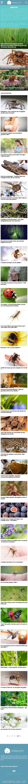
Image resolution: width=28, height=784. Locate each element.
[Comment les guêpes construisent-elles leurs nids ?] (14, 445)
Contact (24, 781)
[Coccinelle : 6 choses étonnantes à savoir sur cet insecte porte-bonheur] (14, 295)
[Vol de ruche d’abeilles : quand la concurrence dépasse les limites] (14, 466)
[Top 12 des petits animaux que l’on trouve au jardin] (14, 615)
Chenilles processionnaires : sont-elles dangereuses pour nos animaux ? (12, 220)
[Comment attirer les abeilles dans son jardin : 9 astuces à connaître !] (14, 531)
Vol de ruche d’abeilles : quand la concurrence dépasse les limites (10, 476)
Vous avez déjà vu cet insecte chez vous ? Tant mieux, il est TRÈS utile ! (13, 326)
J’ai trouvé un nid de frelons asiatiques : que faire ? (14, 708)
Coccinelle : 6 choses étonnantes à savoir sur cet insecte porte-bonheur (13, 305)
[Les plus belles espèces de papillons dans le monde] (14, 488)
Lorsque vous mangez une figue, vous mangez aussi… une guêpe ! (12, 519)
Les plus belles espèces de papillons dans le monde (14, 498)
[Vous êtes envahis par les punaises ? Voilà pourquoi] (14, 273)
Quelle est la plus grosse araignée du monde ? (14, 368)
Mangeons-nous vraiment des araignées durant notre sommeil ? (13, 112)
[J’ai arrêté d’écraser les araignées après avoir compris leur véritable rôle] (14, 59)
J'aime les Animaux (14, 774)
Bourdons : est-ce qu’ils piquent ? (11, 347)
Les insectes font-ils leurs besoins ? (11, 729)
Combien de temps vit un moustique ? (12, 562)
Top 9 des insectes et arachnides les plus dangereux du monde (13, 433)
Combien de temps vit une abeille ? (11, 263)
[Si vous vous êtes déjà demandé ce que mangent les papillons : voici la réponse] (14, 80)
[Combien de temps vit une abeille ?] (14, 253)
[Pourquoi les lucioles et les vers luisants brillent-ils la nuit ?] (14, 232)
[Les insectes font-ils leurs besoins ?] (14, 720)
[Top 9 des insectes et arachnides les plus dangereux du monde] (14, 423)
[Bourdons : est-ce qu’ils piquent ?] (14, 338)
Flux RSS (23, 782)
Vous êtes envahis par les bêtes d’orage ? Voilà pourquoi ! (13, 155)
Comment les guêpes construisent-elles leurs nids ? (13, 454)
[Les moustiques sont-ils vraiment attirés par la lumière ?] (14, 636)
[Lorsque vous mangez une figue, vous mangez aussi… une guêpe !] (14, 510)
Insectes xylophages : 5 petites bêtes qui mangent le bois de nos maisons (13, 177)
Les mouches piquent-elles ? (9, 582)
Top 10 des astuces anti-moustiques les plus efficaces (14, 603)
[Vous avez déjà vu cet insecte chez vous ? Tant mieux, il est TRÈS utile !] (14, 317)
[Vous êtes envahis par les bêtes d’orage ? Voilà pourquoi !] (14, 145)
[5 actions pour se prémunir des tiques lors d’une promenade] (14, 402)
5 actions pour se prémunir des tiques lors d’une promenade (13, 411)
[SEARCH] (26, 2)
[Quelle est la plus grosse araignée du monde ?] (14, 358)
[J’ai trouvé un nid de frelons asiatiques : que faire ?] (14, 698)
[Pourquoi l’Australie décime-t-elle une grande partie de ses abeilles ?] (14, 380)
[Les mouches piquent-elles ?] (14, 573)
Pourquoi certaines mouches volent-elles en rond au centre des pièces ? (14, 198)
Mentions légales (16, 782)
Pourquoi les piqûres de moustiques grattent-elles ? (11, 133)
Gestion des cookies (7, 782)
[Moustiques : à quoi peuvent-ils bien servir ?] (14, 658)
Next (18, 736)
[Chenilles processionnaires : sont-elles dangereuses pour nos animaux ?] (14, 210)
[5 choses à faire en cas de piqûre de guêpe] (14, 678)
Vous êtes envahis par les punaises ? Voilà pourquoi (13, 283)
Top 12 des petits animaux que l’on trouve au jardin (14, 624)
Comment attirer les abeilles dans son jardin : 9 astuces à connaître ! (14, 541)
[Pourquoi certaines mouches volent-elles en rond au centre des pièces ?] (14, 189)
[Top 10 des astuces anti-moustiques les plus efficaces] (14, 593)
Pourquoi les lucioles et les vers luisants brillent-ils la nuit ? (12, 241)
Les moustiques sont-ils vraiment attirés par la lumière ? (14, 646)
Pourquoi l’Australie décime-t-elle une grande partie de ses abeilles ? (12, 390)
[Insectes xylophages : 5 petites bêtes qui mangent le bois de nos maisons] (14, 167)
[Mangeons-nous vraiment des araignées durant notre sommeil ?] (14, 102)
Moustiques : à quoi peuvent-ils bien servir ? (14, 667)
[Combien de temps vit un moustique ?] (14, 553)
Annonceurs (18, 781)
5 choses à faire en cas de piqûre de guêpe (13, 687)
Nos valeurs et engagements (8, 781)
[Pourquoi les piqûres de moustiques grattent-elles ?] (14, 124)
